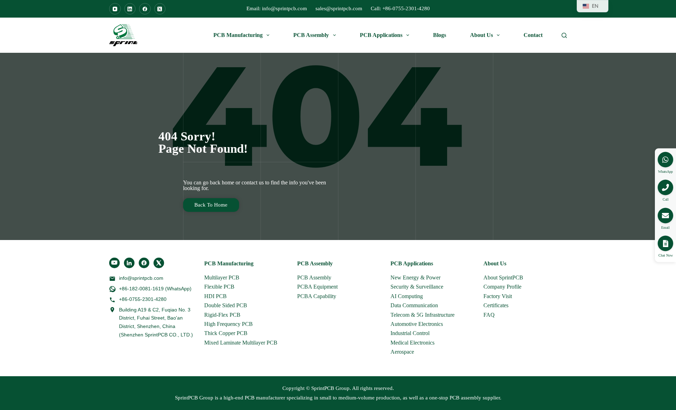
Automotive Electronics (416, 324)
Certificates (495, 305)
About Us (481, 35)
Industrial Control (410, 333)
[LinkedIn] (130, 9)
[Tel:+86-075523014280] (665, 187)
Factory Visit (497, 296)
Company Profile (502, 287)
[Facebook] (145, 9)
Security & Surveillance (416, 287)
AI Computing (406, 296)
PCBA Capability (316, 296)
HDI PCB (215, 296)
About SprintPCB (503, 277)
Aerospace (402, 352)
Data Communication (414, 305)
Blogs (439, 35)
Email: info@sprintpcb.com (276, 8)
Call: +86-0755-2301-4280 (400, 8)
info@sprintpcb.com (141, 278)
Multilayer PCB (221, 277)
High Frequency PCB (228, 324)
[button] (665, 243)
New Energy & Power (415, 277)
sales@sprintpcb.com (338, 8)
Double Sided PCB (225, 305)
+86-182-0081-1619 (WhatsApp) (155, 288)
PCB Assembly (311, 35)
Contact (533, 35)
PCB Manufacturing (238, 35)
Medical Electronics (412, 343)
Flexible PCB (219, 287)
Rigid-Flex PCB (222, 315)
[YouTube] (115, 9)
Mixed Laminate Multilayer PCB (240, 343)
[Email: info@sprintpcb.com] (665, 215)
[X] (159, 263)
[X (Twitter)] (160, 9)
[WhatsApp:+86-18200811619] (665, 159)
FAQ (489, 315)
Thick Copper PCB (226, 333)
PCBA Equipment (317, 287)
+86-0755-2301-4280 (143, 299)
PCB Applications (381, 35)
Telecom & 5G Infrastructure (422, 315)
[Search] (564, 35)
